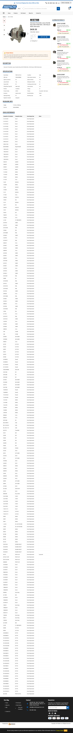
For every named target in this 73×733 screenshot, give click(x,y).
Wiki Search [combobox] (20, 8)
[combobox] (40, 8)
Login (59, 3)
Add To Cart (43, 36)
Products (16, 13)
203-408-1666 (51, 3)
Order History (18, 705)
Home (9, 13)
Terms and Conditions (20, 708)
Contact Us (38, 13)
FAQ (6, 707)
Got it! (66, 730)
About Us (31, 13)
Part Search (23, 13)
